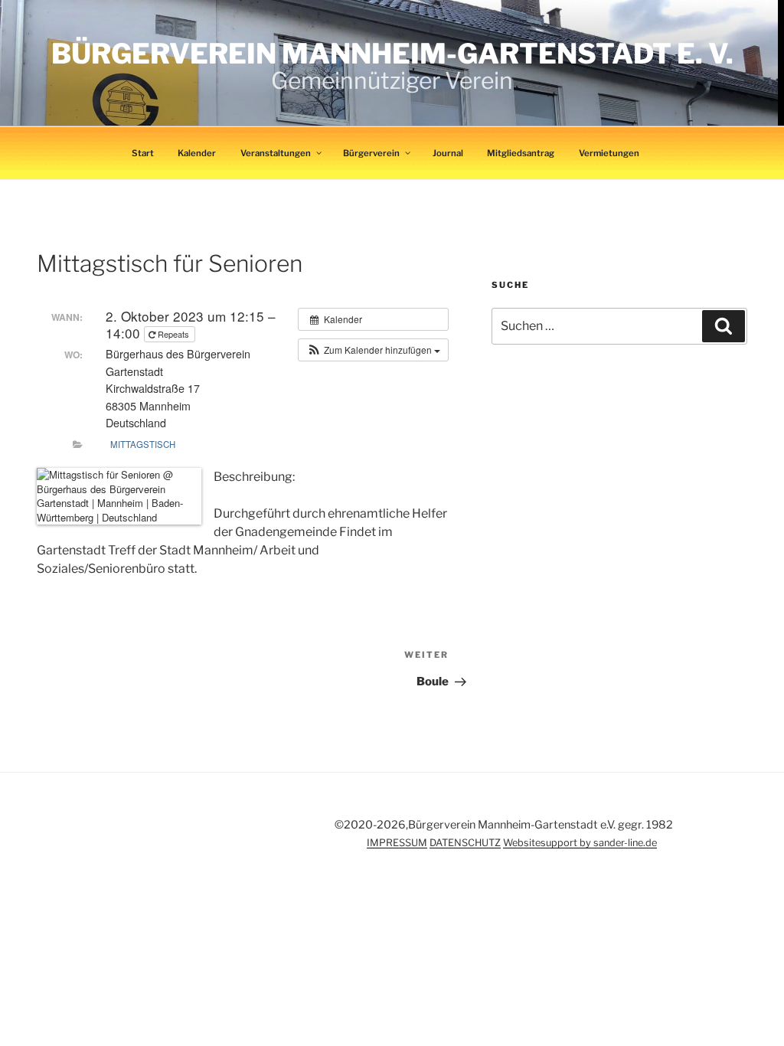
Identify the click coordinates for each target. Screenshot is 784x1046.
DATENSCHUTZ (465, 842)
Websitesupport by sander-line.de (580, 842)
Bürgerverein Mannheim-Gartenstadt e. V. (392, 53)
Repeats (173, 334)
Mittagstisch (142, 444)
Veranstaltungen (275, 153)
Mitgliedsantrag (520, 153)
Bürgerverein (371, 153)
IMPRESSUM (397, 842)
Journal (448, 153)
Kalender (197, 153)
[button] (373, 350)
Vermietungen (609, 153)
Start (143, 153)
